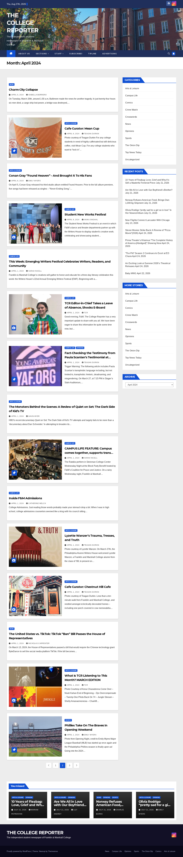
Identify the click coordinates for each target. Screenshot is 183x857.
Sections (42, 53)
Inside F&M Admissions (25, 498)
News (12, 84)
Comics (129, 103)
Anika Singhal (91, 220)
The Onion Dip (132, 145)
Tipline (92, 53)
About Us (24, 53)
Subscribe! (75, 53)
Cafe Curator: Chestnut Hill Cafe (88, 587)
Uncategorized (132, 159)
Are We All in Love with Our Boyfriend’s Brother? (149, 190)
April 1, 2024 (17, 271)
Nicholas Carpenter (39, 643)
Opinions (80, 348)
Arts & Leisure (71, 123)
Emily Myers (34, 181)
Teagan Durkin (91, 134)
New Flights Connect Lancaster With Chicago (147, 220)
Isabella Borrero (37, 95)
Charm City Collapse (23, 89)
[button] (169, 53)
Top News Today (133, 152)
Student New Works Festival (86, 214)
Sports (68, 720)
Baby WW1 (130, 273)
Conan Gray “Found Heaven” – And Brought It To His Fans (50, 175)
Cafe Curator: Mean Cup (82, 128)
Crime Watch (131, 110)
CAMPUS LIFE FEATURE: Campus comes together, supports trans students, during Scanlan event (88, 453)
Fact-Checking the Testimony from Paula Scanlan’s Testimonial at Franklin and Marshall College (90, 357)
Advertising (109, 53)
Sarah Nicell (35, 271)
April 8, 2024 (17, 95)
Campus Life (69, 209)
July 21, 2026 (20, 810)
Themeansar (53, 851)
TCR (86, 313)
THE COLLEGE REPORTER (22, 23)
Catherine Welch (37, 503)
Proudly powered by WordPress (19, 851)
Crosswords (131, 117)
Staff (58, 53)
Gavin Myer (34, 416)
